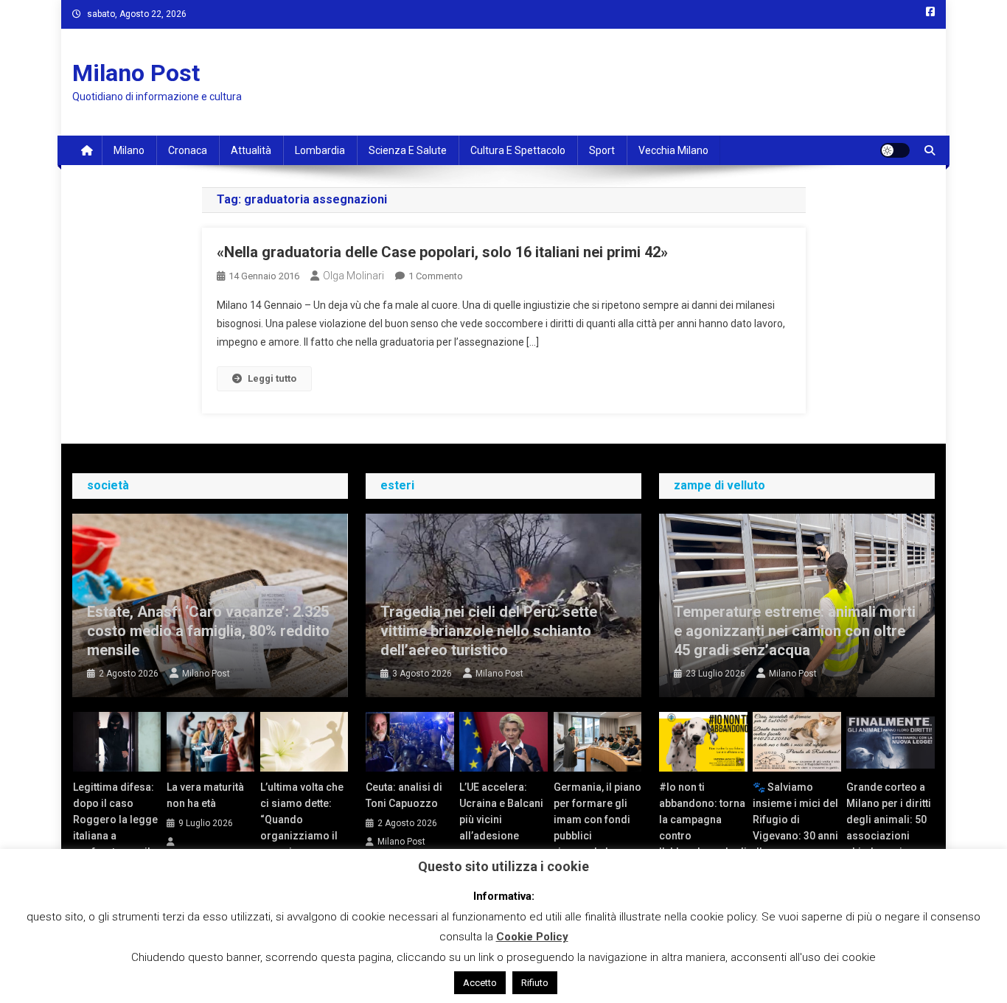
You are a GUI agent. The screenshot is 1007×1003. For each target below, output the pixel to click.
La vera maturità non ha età (205, 795)
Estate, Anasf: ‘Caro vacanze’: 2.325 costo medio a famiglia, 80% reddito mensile (208, 631)
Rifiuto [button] (534, 982)
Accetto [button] (480, 982)
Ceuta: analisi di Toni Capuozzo (404, 795)
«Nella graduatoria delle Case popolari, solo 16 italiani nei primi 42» (442, 252)
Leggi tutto (272, 378)
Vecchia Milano (673, 150)
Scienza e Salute (408, 150)
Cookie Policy (532, 936)
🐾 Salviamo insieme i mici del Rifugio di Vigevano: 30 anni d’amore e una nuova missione (795, 827)
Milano (129, 150)
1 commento (435, 276)
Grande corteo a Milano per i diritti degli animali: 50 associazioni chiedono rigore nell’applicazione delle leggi (888, 835)
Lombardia (320, 150)
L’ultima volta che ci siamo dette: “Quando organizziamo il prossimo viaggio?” (302, 827)
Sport (602, 150)
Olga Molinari (353, 276)
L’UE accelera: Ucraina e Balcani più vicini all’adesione (501, 811)
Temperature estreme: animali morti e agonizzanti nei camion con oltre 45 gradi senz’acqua (795, 631)
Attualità (251, 150)
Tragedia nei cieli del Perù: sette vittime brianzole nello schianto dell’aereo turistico (488, 631)
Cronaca (187, 150)
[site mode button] (895, 150)
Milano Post (136, 73)
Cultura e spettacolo (517, 150)
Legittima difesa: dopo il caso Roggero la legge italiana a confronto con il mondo (115, 827)
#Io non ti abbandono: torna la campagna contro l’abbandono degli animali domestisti (703, 835)
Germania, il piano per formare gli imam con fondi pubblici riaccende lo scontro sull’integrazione (597, 835)
